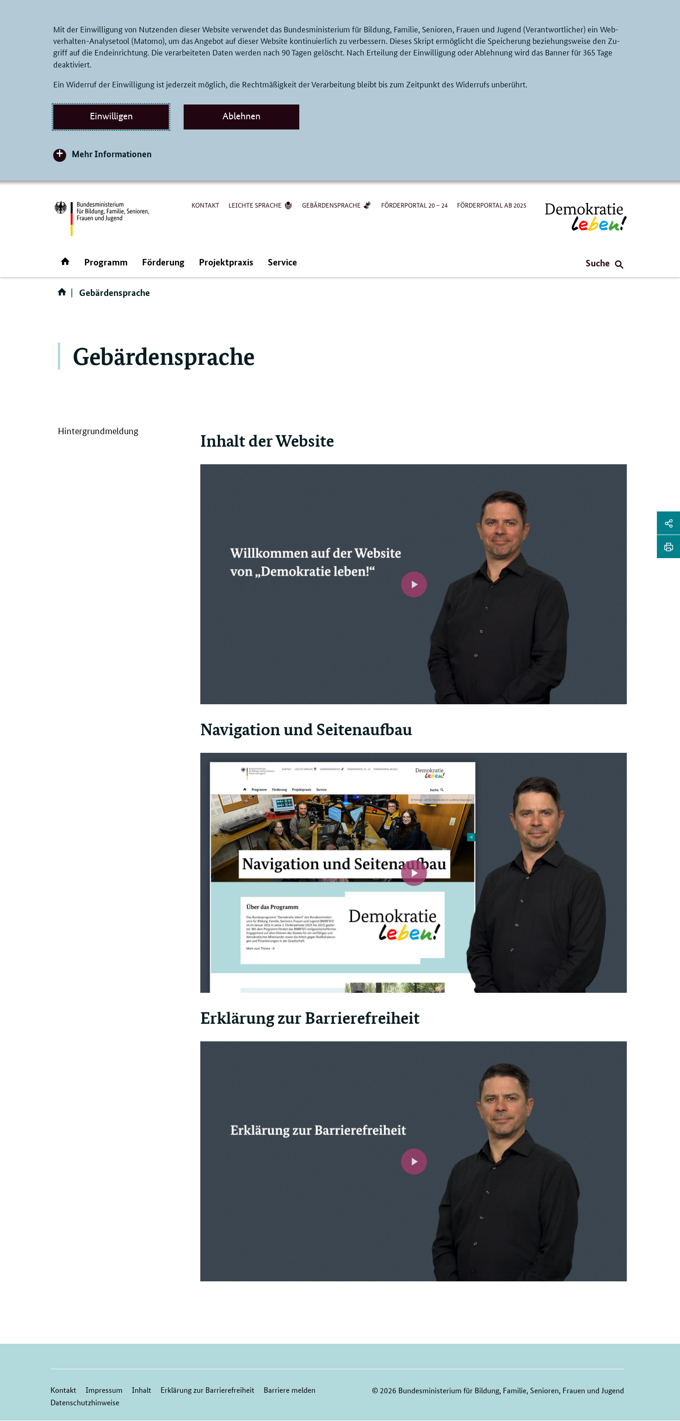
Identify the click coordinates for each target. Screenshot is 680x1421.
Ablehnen (241, 116)
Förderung (163, 262)
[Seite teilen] (668, 523)
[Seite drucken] (668, 546)
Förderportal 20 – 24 (414, 204)
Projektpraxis (226, 262)
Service (282, 262)
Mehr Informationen (112, 154)
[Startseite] (64, 295)
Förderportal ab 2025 (491, 204)
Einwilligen (111, 116)
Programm (106, 262)
